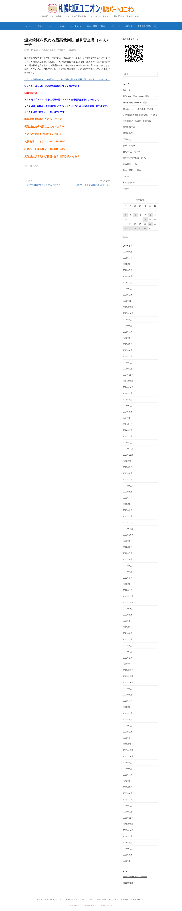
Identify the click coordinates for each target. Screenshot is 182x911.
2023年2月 (127, 510)
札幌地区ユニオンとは (46, 26)
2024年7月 (127, 405)
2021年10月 (128, 608)
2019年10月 (128, 756)
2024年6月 (127, 412)
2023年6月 (127, 485)
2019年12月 (128, 744)
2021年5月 (127, 639)
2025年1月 (127, 369)
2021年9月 (127, 615)
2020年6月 (127, 707)
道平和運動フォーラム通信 (135, 102)
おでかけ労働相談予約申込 (135, 158)
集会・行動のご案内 (96, 26)
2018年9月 (127, 836)
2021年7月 (127, 627)
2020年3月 (127, 725)
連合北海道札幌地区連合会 (135, 876)
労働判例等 (128, 133)
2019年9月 (127, 762)
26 (135, 228)
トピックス (115, 26)
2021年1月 (127, 664)
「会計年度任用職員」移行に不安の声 (42, 185)
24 (125, 228)
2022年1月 (127, 590)
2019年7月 (127, 775)
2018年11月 (128, 824)
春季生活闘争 (129, 145)
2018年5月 (127, 861)
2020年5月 (127, 713)
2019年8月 (127, 769)
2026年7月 (127, 258)
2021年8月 (127, 621)
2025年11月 (128, 307)
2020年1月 (127, 738)
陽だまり (127, 90)
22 (150, 224)
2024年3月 (127, 430)
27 (140, 228)
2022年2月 (127, 584)
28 (145, 228)
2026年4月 (127, 276)
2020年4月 (127, 719)
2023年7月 (127, 479)
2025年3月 (127, 356)
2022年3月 (127, 578)
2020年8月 (127, 695)
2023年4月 (127, 498)
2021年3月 (127, 652)
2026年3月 (127, 282)
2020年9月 (127, 688)
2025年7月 (127, 332)
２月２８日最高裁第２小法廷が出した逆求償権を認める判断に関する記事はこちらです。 (67, 79)
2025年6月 (127, 338)
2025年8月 (127, 326)
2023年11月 (128, 455)
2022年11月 (128, 529)
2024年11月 (128, 381)
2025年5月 (127, 344)
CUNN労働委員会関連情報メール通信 (140, 115)
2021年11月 (128, 602)
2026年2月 (127, 288)
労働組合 (127, 139)
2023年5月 (127, 492)
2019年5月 (127, 787)
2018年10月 (128, 830)
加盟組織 (129, 26)
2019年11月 (128, 750)
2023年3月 (127, 504)
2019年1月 (127, 812)
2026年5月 (127, 270)
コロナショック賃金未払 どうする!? (93, 185)
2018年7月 (127, 848)
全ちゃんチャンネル (132, 152)
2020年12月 (128, 670)
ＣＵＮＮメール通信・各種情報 (137, 121)
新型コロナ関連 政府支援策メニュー (140, 96)
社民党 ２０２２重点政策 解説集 (138, 109)
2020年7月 (127, 701)
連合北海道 (128, 883)
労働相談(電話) (144, 26)
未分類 (126, 188)
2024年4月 (127, 424)
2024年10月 (128, 387)
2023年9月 (127, 467)
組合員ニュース (130, 164)
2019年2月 (127, 805)
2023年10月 (128, 461)
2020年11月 (128, 676)
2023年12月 (128, 449)
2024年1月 (127, 442)
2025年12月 (128, 301)
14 (145, 219)
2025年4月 (127, 350)
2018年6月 (127, 855)
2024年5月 (127, 418)
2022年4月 (127, 572)
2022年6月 (127, 559)
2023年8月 (127, 473)
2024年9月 (127, 393)
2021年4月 (127, 645)
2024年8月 (127, 399)
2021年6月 (127, 633)
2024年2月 (127, 436)
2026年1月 (127, 295)
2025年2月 (127, 362)
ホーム (28, 26)
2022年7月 (127, 553)
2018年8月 (127, 842)
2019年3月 (127, 799)
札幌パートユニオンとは (71, 26)
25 (130, 228)
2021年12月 (128, 596)
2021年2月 (127, 658)
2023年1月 (127, 516)
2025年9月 (127, 319)
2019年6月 (127, 781)
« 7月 (125, 236)
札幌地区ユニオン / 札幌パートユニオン (59, 50)
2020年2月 (127, 732)
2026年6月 (127, 264)
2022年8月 (127, 547)
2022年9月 (127, 541)
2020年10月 (128, 682)
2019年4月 (127, 793)
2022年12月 (128, 522)
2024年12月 (128, 375)
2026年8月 (127, 252)
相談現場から (129, 182)
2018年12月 (128, 818)
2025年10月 (128, 313)
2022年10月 (128, 535)
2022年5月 (127, 565)
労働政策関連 (129, 127)
